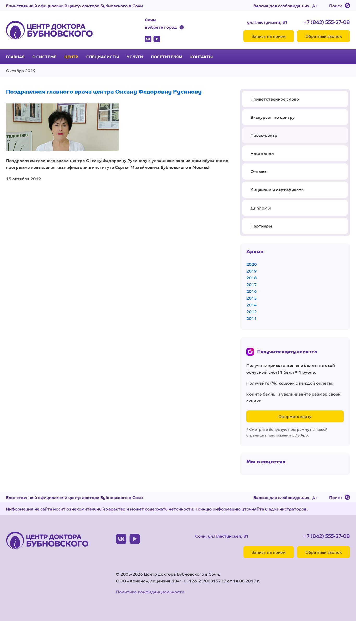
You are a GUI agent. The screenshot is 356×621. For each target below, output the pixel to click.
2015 (251, 298)
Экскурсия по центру (272, 117)
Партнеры (261, 226)
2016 (251, 291)
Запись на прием (269, 36)
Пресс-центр (263, 135)
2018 (251, 277)
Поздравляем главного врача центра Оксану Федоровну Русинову (104, 91)
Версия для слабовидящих (281, 5)
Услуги (135, 56)
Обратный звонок (323, 36)
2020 (251, 264)
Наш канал (262, 153)
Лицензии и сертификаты (277, 189)
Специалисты (102, 56)
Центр (71, 56)
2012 (251, 311)
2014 (251, 305)
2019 (251, 271)
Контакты (201, 56)
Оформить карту (294, 416)
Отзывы (259, 171)
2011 (251, 318)
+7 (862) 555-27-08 (326, 21)
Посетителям (166, 56)
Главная (15, 56)
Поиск (335, 5)
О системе (44, 56)
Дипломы (260, 208)
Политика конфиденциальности (150, 591)
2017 (251, 284)
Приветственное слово (274, 99)
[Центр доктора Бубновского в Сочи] (49, 30)
